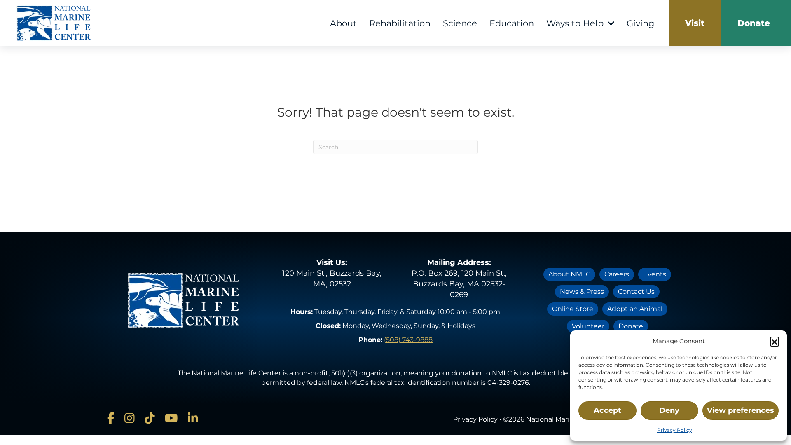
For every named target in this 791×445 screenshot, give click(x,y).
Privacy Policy (674, 430)
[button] (774, 341)
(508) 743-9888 (408, 340)
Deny (669, 410)
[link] (695, 23)
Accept (607, 410)
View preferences (740, 410)
